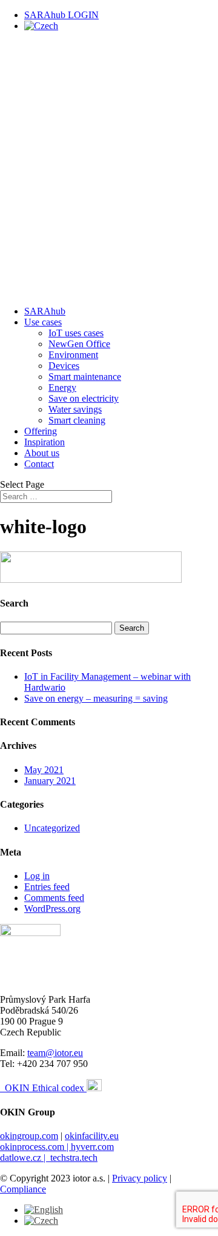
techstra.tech (73, 1157)
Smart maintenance (84, 376)
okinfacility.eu (92, 1136)
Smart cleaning (76, 420)
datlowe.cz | (25, 1157)
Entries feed (47, 887)
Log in (37, 876)
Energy (62, 387)
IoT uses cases (76, 333)
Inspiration (44, 442)
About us (41, 453)
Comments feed (54, 897)
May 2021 (44, 770)
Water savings (75, 409)
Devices (63, 365)
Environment (73, 355)
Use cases (43, 322)
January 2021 (50, 781)
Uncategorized (52, 828)
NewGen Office (79, 344)
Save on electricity (83, 398)
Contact (39, 464)
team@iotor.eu (55, 1053)
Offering (40, 431)
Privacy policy (139, 1178)
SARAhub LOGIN (61, 15)
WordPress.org (52, 908)
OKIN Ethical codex (46, 1088)
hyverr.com (92, 1146)
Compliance (23, 1189)
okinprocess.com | (35, 1146)
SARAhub (44, 311)
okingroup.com (29, 1136)
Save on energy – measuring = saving (96, 698)
